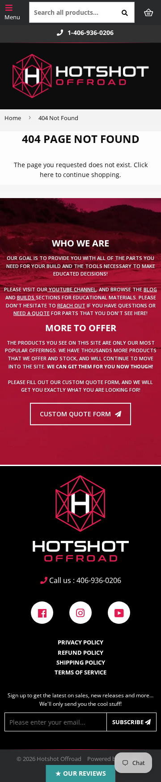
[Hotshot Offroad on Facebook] (42, 612)
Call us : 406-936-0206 (84, 580)
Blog (150, 289)
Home (12, 118)
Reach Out (71, 305)
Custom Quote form (76, 414)
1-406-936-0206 (91, 33)
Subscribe (128, 722)
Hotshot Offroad (59, 759)
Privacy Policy (80, 642)
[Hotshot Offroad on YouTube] (119, 612)
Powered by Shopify (113, 759)
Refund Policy (80, 652)
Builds (26, 297)
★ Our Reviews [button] (80, 773)
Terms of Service (80, 672)
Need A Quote (31, 313)
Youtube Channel (71, 289)
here (47, 174)
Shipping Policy (80, 662)
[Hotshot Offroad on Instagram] (80, 612)
